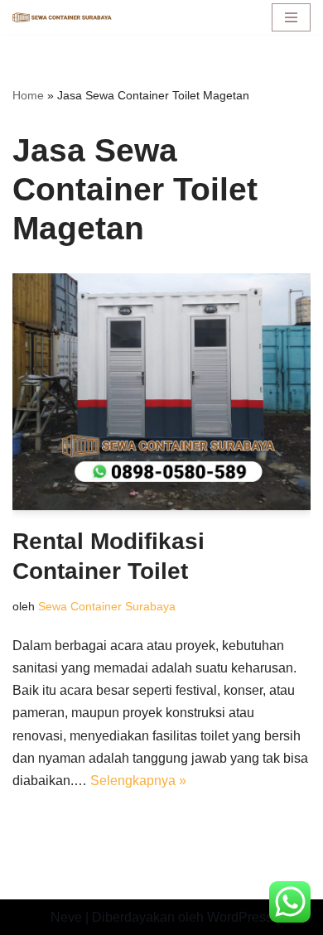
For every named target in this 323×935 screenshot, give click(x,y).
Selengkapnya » (138, 781)
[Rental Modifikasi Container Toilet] (161, 391)
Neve (66, 917)
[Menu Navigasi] (291, 17)
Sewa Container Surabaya (107, 606)
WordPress (239, 917)
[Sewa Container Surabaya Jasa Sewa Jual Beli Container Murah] (62, 17)
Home (28, 95)
